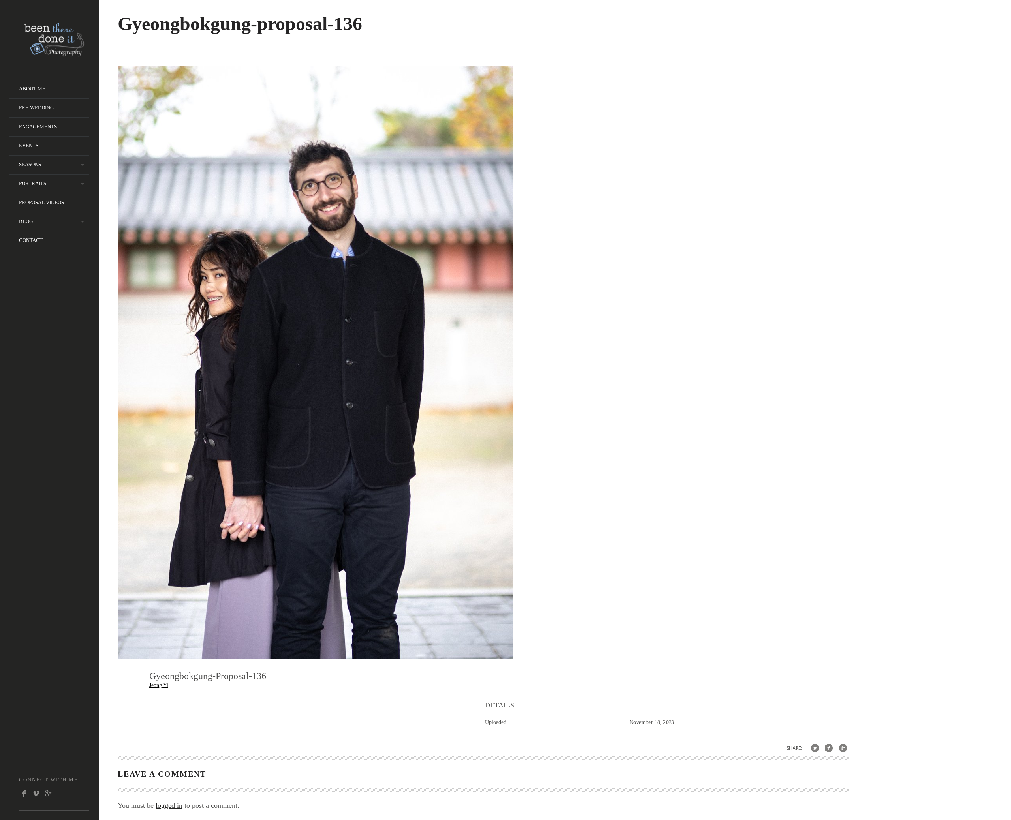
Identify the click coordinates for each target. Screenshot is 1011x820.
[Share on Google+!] (843, 748)
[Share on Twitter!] (815, 748)
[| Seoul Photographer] (54, 53)
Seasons (30, 164)
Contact (31, 240)
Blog (26, 221)
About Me (32, 89)
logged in (169, 805)
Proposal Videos (41, 202)
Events (28, 145)
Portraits (32, 183)
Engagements (38, 126)
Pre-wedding (36, 108)
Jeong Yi (158, 685)
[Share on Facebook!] (829, 748)
